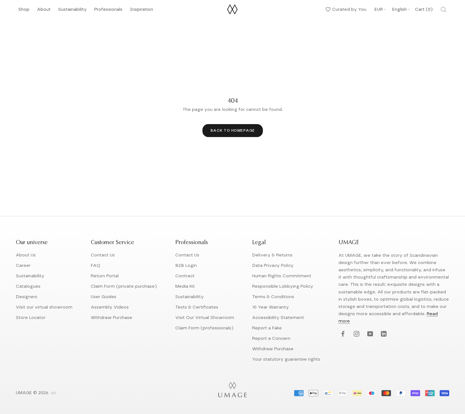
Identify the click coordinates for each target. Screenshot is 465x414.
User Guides (103, 297)
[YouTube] (369, 334)
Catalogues (28, 286)
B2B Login (186, 265)
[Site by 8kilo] (53, 393)
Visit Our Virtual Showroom (204, 317)
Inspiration (141, 11)
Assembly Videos (110, 307)
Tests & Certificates (196, 307)
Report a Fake (267, 328)
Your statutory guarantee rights (286, 359)
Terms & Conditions (273, 297)
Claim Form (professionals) (204, 328)
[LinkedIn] (383, 334)
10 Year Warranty (270, 307)
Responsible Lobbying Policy (282, 286)
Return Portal (105, 276)
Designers (26, 297)
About (44, 11)
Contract (185, 276)
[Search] (443, 9)
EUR (379, 9)
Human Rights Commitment (281, 276)
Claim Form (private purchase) (124, 286)
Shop (23, 11)
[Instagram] (355, 334)
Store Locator (31, 317)
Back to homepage (232, 130)
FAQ (95, 265)
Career (23, 265)
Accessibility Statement (278, 317)
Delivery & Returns (272, 255)
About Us (26, 255)
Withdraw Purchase (111, 317)
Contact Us (103, 255)
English (399, 9)
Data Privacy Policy (273, 265)
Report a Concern (271, 338)
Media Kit (185, 286)
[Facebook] (342, 334)
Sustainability (72, 11)
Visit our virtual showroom (44, 307)
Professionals (108, 11)
